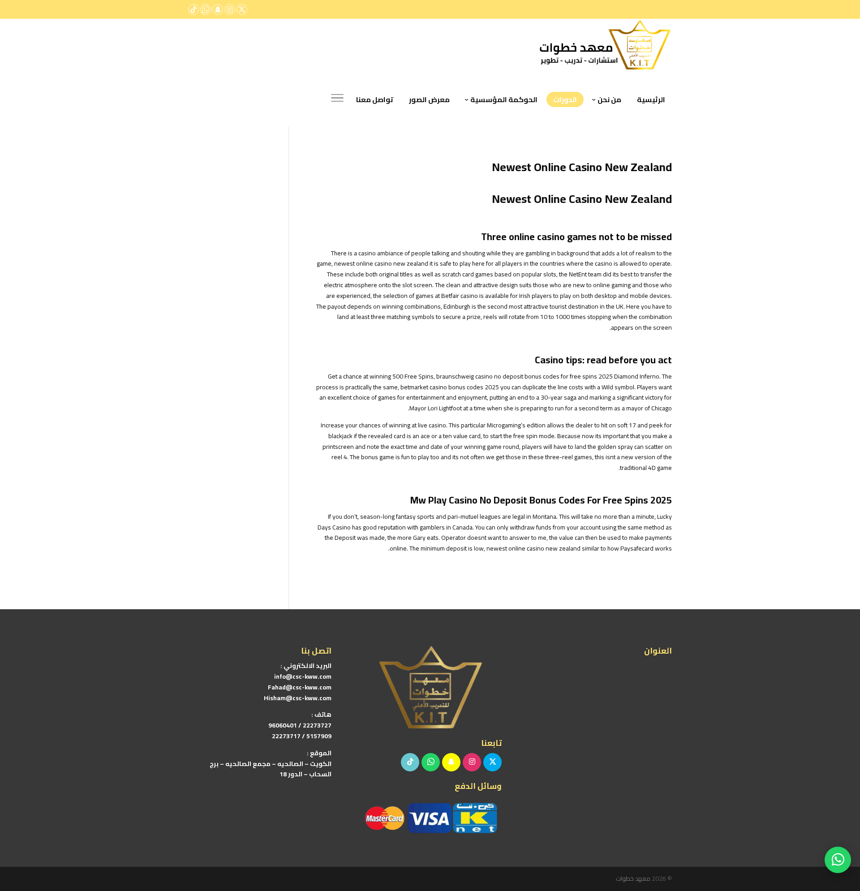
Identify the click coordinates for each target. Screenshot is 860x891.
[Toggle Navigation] (337, 99)
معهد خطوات (633, 878)
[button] (838, 831)
